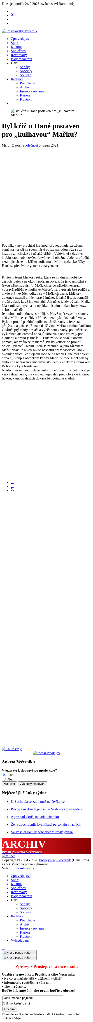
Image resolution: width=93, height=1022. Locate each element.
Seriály (25, 67)
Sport (15, 43)
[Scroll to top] (3, 948)
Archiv (25, 87)
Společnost (18, 51)
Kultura (16, 47)
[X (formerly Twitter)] (12, 490)
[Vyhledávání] (12, 103)
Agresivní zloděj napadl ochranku (35, 817)
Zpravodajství (20, 39)
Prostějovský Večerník (55, 860)
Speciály (26, 71)
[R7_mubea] (8, 856)
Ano (10, 775)
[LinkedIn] (12, 486)
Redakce (17, 79)
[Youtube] (12, 19)
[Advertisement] (46, 193)
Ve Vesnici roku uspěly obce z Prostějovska (42, 832)
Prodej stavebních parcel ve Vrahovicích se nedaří (46, 809)
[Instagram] (12, 23)
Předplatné (27, 83)
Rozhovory (19, 55)
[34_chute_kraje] (12, 749)
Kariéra (25, 95)
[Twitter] (12, 15)
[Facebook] (12, 11)
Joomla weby (24, 868)
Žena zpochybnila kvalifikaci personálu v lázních (46, 824)
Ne (9, 779)
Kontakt (25, 99)
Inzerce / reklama (32, 91)
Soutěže (25, 75)
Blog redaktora (21, 59)
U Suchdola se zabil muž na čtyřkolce (38, 801)
